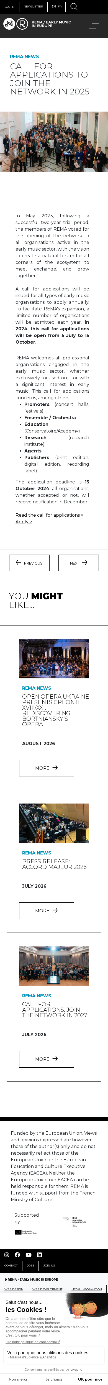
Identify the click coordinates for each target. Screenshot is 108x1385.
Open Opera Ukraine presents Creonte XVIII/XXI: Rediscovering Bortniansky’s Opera (55, 710)
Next (74, 563)
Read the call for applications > (49, 515)
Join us (49, 1265)
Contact (10, 1265)
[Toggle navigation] (73, 7)
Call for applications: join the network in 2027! (55, 1010)
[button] (91, 26)
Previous (33, 563)
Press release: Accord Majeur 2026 (54, 864)
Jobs (30, 1265)
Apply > (24, 521)
